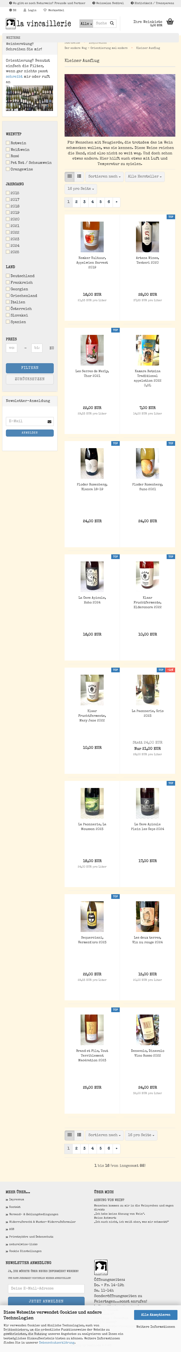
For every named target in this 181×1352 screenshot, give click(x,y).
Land (10, 267)
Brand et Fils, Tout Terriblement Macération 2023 (92, 1055)
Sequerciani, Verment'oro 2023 (92, 940)
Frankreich (22, 283)
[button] (13, 10)
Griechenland (24, 296)
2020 (15, 220)
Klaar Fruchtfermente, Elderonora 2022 (148, 602)
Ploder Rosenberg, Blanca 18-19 (92, 487)
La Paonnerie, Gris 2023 (148, 714)
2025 (15, 252)
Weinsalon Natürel (109, 3)
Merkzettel (55, 10)
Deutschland (23, 276)
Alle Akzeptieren (155, 1315)
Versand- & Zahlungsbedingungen (33, 1214)
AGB (11, 1229)
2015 (15, 193)
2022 (15, 233)
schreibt (14, 77)
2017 (15, 200)
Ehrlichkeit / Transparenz (154, 3)
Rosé (15, 156)
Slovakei (19, 316)
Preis (11, 339)
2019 (15, 213)
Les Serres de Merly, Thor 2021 (92, 374)
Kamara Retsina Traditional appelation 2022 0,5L (147, 378)
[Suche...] (111, 24)
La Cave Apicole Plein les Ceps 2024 (147, 827)
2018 (15, 207)
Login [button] (31, 10)
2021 (15, 226)
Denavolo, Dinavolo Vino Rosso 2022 (147, 1053)
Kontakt (15, 1207)
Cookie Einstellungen (25, 1251)
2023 (15, 239)
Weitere (13, 38)
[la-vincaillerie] (39, 23)
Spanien (18, 322)
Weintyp (13, 134)
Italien (18, 302)
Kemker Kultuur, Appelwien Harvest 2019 (92, 263)
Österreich (21, 309)
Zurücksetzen (30, 379)
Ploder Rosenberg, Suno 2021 (147, 487)
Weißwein (20, 150)
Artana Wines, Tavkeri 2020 (147, 261)
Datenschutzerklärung (56, 1342)
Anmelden (30, 433)
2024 (15, 246)
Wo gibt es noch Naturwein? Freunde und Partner (48, 3)
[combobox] (104, 177)
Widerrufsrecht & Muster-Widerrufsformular (42, 1222)
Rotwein (18, 143)
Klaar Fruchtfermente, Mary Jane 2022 (92, 716)
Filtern (30, 368)
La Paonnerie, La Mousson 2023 (92, 827)
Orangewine (22, 170)
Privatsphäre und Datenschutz (31, 1237)
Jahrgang (15, 184)
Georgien (19, 289)
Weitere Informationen (155, 1327)
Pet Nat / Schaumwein (31, 163)
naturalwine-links (23, 1244)
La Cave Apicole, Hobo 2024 (92, 600)
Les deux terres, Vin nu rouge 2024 (147, 940)
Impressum (16, 1199)
